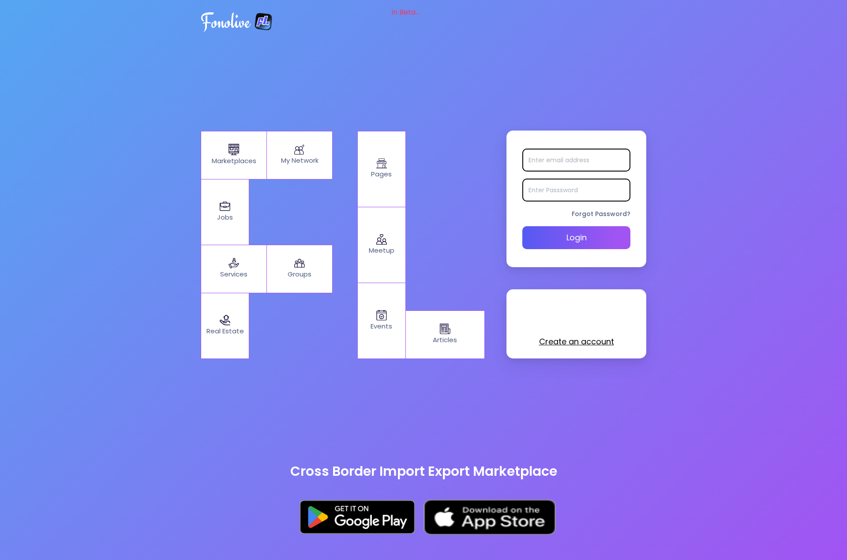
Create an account (576, 341)
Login (576, 237)
